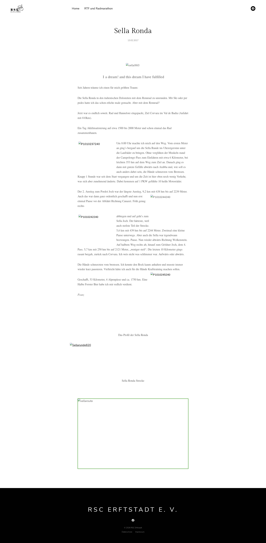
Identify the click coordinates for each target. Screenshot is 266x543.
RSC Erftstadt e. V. (133, 509)
